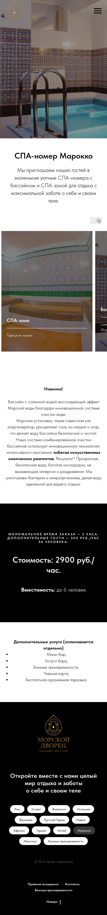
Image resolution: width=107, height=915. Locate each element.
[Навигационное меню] (98, 11)
